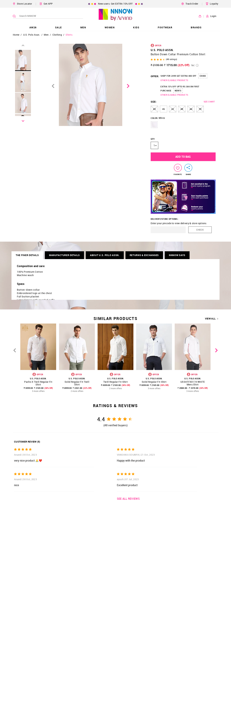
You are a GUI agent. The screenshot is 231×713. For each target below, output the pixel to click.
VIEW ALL (210, 318)
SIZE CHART (209, 101)
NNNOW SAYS (177, 255)
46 (163, 109)
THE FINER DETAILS (27, 255)
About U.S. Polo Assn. (105, 255)
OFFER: (155, 76)
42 (172, 109)
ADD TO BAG (183, 157)
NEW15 (178, 90)
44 (191, 109)
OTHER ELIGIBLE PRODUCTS (174, 80)
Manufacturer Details (64, 255)
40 (154, 109)
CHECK (200, 229)
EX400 (203, 75)
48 (181, 109)
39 (200, 109)
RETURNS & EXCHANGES (144, 255)
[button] (154, 124)
